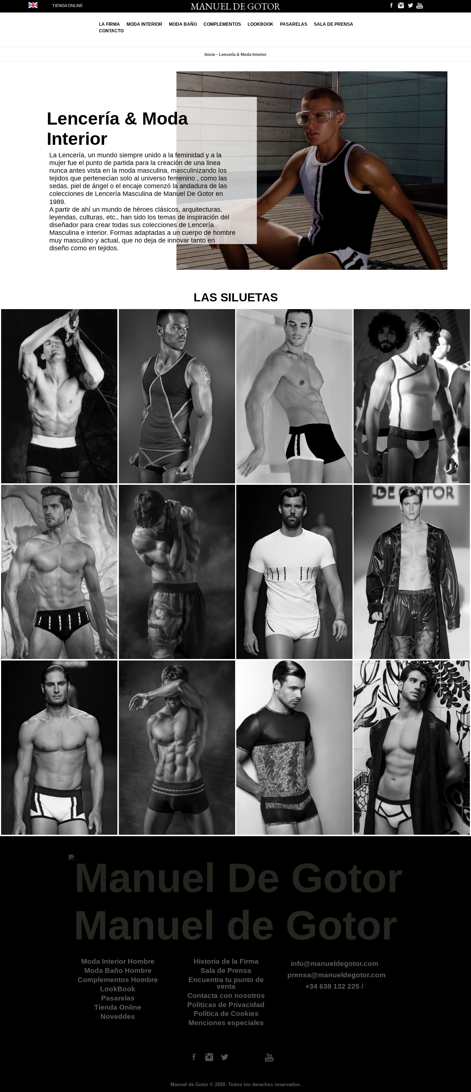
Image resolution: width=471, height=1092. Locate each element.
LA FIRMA (109, 24)
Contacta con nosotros (226, 995)
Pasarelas (118, 998)
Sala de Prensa (226, 970)
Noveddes (117, 1016)
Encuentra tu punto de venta (226, 983)
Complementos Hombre (118, 980)
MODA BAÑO (183, 24)
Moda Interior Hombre (118, 961)
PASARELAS (293, 24)
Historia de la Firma (226, 961)
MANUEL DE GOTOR (235, 6)
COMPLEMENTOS (222, 24)
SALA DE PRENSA (333, 24)
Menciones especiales (226, 1023)
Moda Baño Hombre (118, 970)
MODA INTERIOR (144, 24)
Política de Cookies (226, 1013)
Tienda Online (117, 1007)
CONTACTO (111, 30)
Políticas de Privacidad (226, 1005)
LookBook (117, 989)
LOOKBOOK (260, 24)
